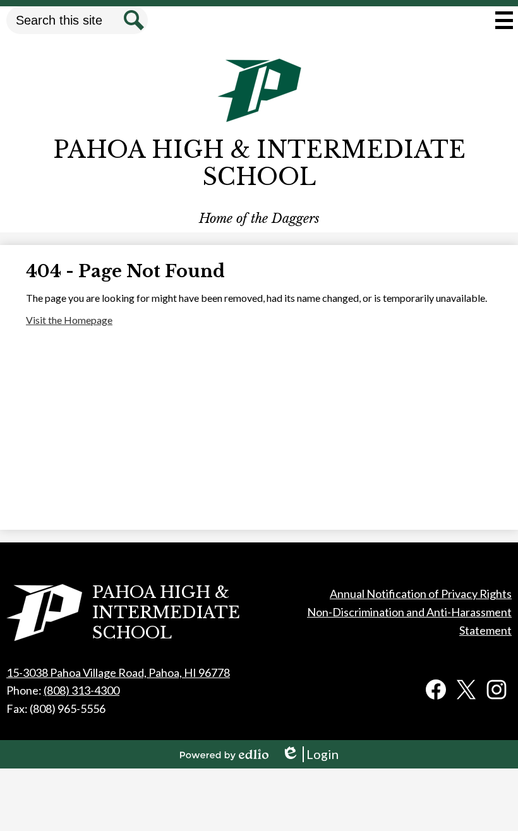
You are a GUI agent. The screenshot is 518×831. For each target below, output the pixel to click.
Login (310, 754)
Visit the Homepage (69, 320)
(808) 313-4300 (81, 690)
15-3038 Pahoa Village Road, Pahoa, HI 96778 (118, 672)
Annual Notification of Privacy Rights (421, 594)
